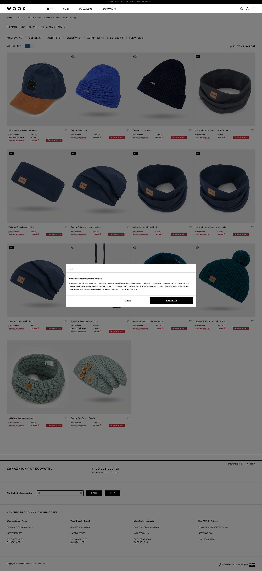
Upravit (128, 300)
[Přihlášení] (247, 8)
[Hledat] (241, 8)
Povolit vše (171, 300)
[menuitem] (50, 8)
